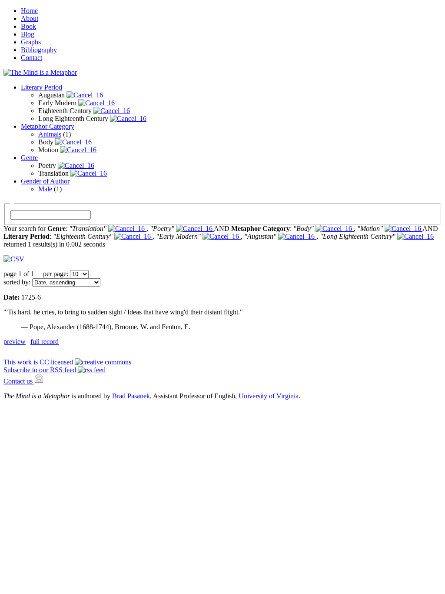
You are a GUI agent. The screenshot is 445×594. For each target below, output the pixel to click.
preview (14, 341)
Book (28, 26)
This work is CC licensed (39, 362)
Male (45, 189)
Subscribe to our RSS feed (40, 370)
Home (29, 10)
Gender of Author (45, 181)
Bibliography (39, 49)
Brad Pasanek (131, 396)
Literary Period (41, 87)
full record (44, 341)
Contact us (18, 381)
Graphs (31, 42)
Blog (27, 34)
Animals (49, 134)
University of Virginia (269, 396)
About (29, 18)
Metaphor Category (47, 126)
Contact (31, 57)
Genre (29, 157)
